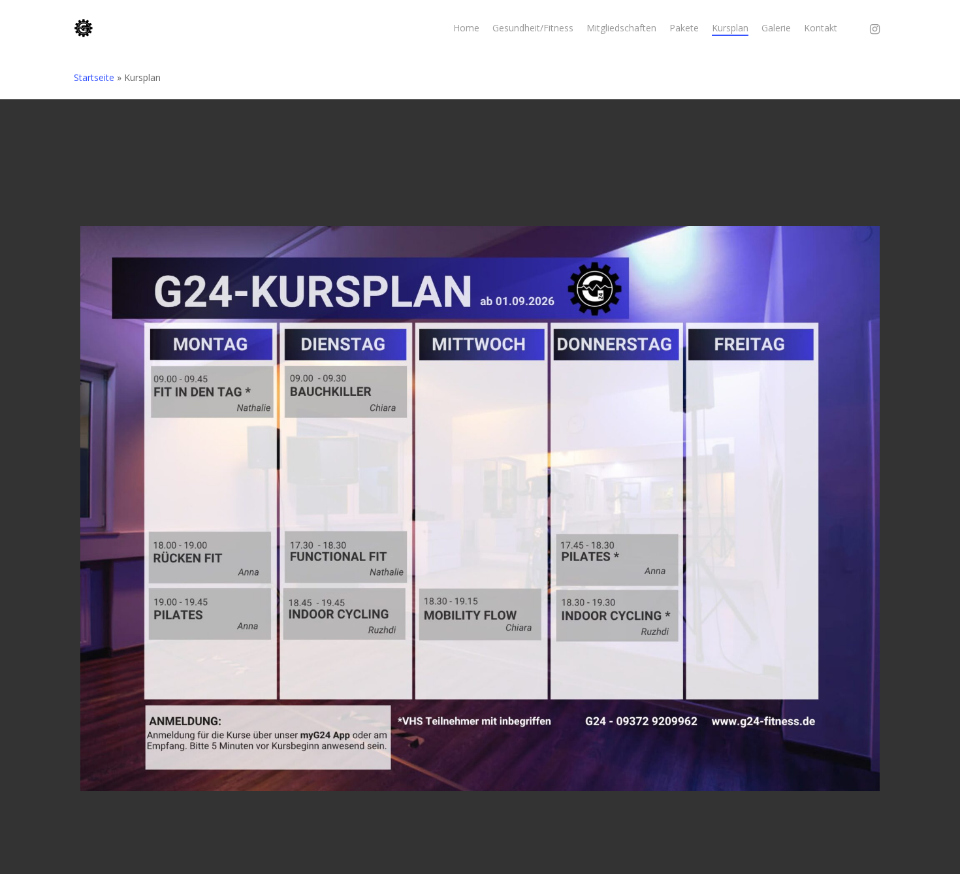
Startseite (94, 77)
